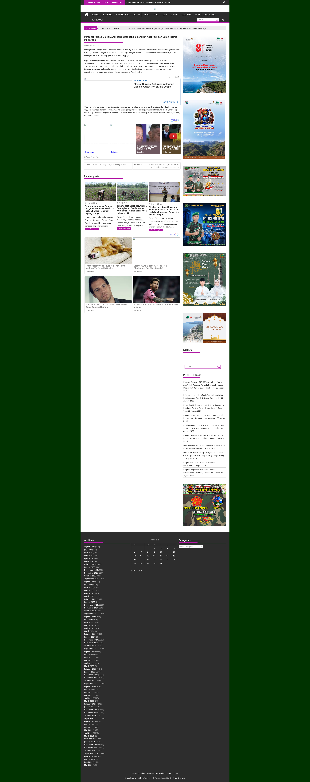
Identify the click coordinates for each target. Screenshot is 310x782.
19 (174, 556)
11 (167, 552)
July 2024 (88, 619)
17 (161, 556)
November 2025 (91, 573)
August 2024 (89, 616)
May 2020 (88, 765)
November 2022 (91, 677)
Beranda (96, 15)
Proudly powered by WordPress (138, 778)
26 (174, 559)
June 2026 (88, 552)
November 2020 (91, 747)
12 (174, 552)
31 (161, 563)
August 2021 (89, 721)
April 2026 (88, 558)
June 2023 (88, 657)
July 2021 (88, 724)
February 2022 (90, 704)
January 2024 (89, 637)
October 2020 (90, 750)
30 (154, 563)
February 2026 (90, 564)
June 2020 (88, 762)
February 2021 (90, 738)
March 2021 (89, 736)
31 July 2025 (90, 203)
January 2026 (89, 567)
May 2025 (88, 590)
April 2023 (88, 663)
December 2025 (91, 570)
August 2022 (89, 686)
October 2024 (90, 610)
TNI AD (146, 15)
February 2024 (90, 634)
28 (141, 563)
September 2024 (91, 613)
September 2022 (91, 683)
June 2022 (88, 692)
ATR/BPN (174, 15)
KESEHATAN (186, 15)
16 (154, 556)
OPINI (197, 15)
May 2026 (88, 555)
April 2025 (88, 593)
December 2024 (91, 605)
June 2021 (88, 727)
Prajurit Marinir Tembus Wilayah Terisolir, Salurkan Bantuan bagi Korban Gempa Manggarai (165, 2)
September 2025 (91, 578)
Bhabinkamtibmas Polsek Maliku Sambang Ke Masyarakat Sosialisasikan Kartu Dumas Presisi (157, 165)
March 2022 (89, 701)
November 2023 (91, 642)
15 (148, 556)
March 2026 (89, 561)
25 (167, 559)
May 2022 (88, 695)
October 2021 (90, 715)
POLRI (164, 15)
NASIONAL (107, 15)
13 (135, 556)
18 (167, 556)
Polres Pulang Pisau (92, 157)
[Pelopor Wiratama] (86, 14)
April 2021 (88, 733)
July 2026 (88, 549)
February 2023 (90, 669)
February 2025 (90, 599)
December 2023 (91, 640)
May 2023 (88, 660)
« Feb (133, 570)
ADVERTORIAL (209, 15)
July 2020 (88, 759)
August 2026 (89, 546)
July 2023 (88, 654)
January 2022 (89, 706)
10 (161, 552)
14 (141, 556)
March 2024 (89, 631)
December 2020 (91, 744)
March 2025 (89, 596)
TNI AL (155, 15)
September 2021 (91, 718)
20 (135, 559)
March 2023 (89, 666)
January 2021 (89, 741)
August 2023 (89, 651)
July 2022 (88, 689)
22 (148, 559)
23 (154, 559)
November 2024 (91, 608)
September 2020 (91, 753)
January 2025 (89, 602)
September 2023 (91, 648)
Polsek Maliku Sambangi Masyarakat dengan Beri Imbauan (105, 165)
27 (135, 563)
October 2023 (90, 645)
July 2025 (88, 584)
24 (161, 559)
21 (141, 559)
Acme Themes (179, 778)
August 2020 (89, 756)
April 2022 (88, 698)
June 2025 (88, 587)
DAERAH (136, 15)
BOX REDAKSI (97, 20)
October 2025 (90, 576)
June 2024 (88, 622)
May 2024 (88, 625)
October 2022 (90, 680)
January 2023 (89, 672)
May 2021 (88, 730)
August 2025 (89, 581)
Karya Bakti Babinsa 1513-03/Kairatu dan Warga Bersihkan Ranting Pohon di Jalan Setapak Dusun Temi (203, 408)
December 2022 (91, 674)
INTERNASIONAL (122, 15)
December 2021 (91, 709)
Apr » (139, 570)
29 (148, 563)
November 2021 (91, 712)
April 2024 (88, 628)
